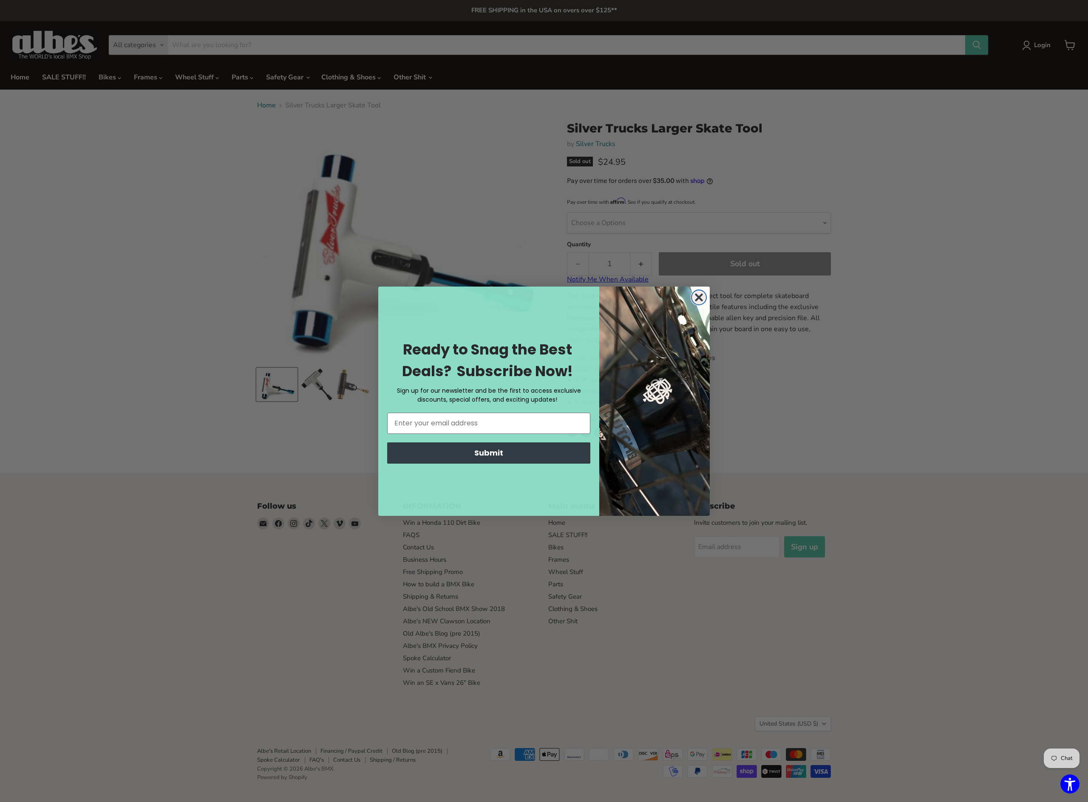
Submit (488, 452)
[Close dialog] (698, 297)
